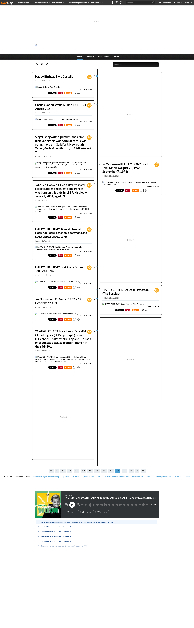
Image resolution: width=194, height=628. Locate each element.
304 (90, 471)
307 (110, 471)
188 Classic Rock (71, 45)
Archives (90, 57)
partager (88, 512)
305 (97, 471)
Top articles (66, 477)
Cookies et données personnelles (158, 477)
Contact (116, 57)
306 (104, 471)
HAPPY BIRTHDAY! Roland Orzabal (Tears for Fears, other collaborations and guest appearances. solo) (61, 233)
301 (69, 471)
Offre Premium (137, 477)
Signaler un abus (88, 477)
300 (62, 471)
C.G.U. (100, 477)
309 (124, 471)
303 (83, 471)
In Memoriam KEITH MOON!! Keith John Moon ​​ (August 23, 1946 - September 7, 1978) (125, 168)
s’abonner (73, 512)
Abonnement (103, 57)
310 (131, 471)
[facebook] (112, 2)
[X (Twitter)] (116, 2)
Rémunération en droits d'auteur (117, 477)
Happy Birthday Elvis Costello (54, 76)
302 (76, 471)
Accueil (80, 57)
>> (143, 471)
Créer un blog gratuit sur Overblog (46, 477)
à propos (103, 512)
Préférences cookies (182, 477)
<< (51, 471)
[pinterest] (121, 2)
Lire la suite (87, 89)
